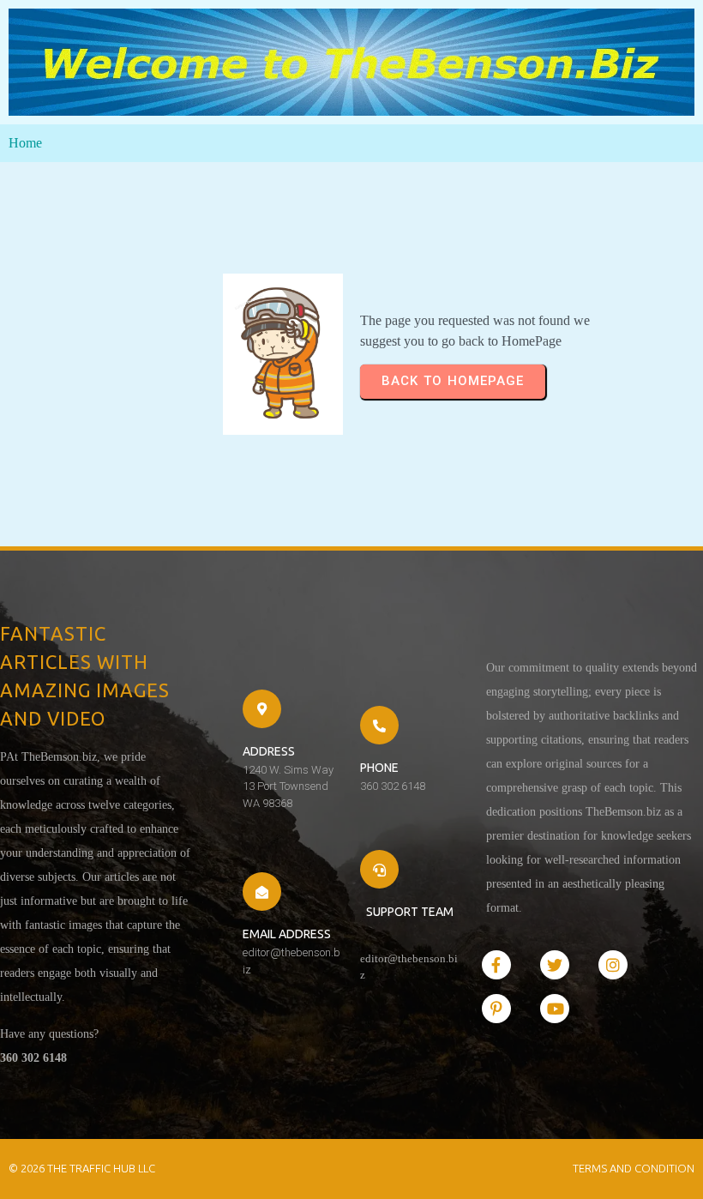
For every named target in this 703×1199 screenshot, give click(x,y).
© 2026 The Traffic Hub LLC (82, 1168)
